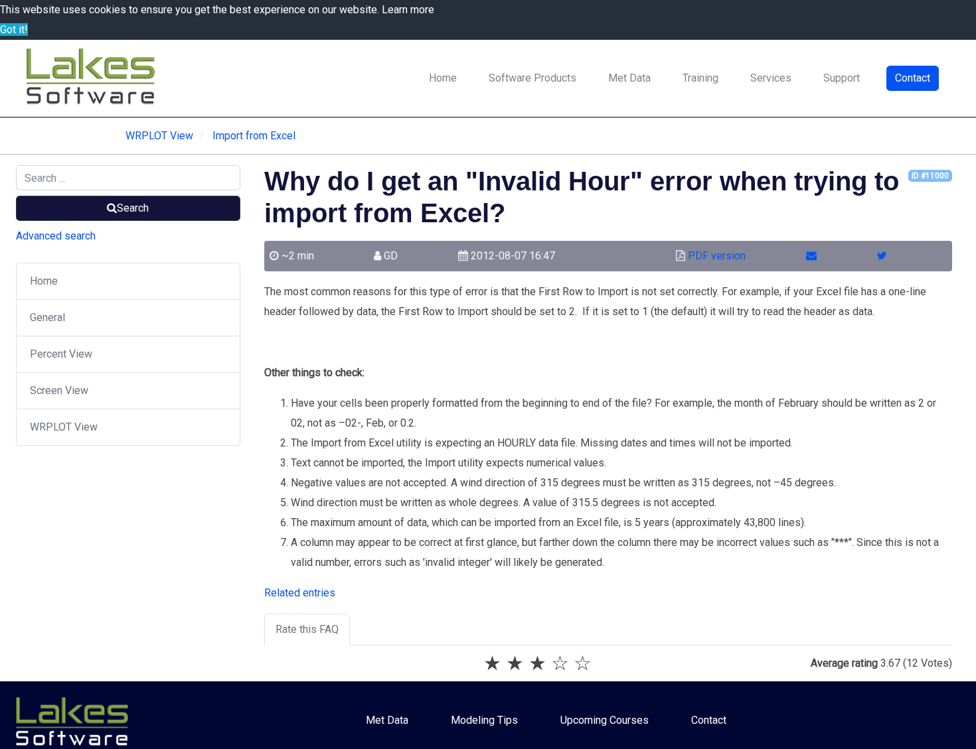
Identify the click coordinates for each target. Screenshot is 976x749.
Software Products (532, 78)
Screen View (59, 390)
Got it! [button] (14, 29)
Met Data (629, 78)
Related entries (299, 592)
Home (443, 78)
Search (133, 208)
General (47, 317)
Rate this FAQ (307, 629)
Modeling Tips (484, 720)
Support (841, 78)
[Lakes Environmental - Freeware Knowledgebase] (93, 78)
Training (700, 78)
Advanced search (56, 236)
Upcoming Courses (604, 720)
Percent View (61, 354)
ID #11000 (930, 175)
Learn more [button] (408, 9)
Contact (912, 78)
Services (770, 78)
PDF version (717, 255)
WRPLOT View (64, 427)
